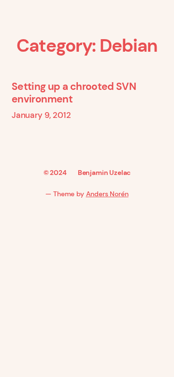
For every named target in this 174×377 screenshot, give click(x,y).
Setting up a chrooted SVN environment (74, 93)
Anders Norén (107, 193)
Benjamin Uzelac (104, 172)
